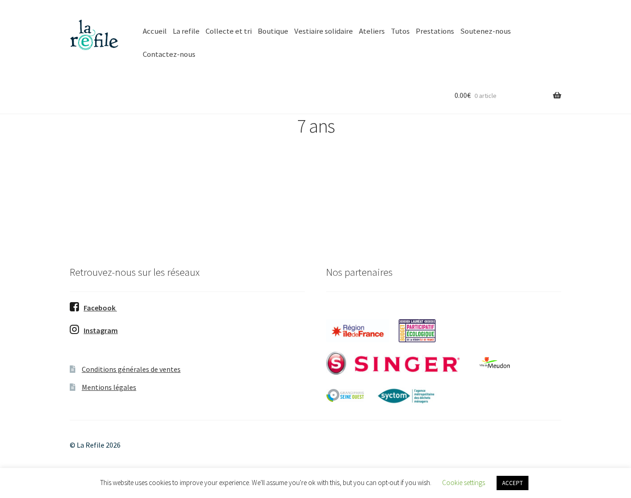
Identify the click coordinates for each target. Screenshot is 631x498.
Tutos (400, 31)
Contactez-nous (169, 54)
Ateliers (372, 31)
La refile (186, 31)
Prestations (435, 31)
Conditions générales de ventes (131, 369)
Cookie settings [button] (463, 482)
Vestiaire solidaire (323, 31)
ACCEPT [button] (512, 483)
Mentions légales (109, 387)
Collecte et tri (229, 31)
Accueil (155, 31)
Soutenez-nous (485, 31)
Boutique (273, 31)
